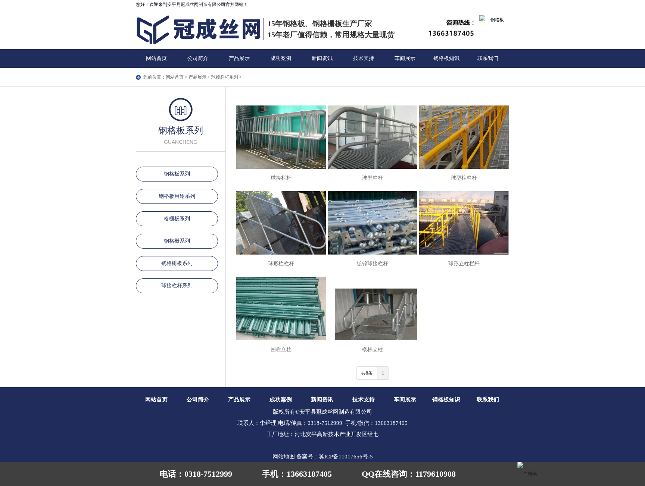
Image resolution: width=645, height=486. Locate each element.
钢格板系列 (177, 174)
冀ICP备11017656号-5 (346, 457)
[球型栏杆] (372, 137)
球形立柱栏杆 (464, 263)
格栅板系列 (177, 218)
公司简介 (197, 58)
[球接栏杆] (281, 137)
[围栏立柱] (281, 308)
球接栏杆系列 (224, 77)
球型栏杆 (372, 178)
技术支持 (363, 58)
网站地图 (283, 457)
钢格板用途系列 (177, 196)
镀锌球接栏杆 (372, 263)
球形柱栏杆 (281, 263)
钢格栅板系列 (177, 263)
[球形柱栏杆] (281, 223)
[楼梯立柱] (372, 308)
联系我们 (487, 58)
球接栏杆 (281, 178)
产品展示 (239, 58)
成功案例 (280, 58)
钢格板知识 (446, 58)
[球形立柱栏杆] (464, 223)
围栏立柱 (281, 349)
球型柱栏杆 (464, 178)
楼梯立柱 (372, 349)
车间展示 (405, 58)
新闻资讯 (322, 58)
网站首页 (156, 58)
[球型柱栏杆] (464, 137)
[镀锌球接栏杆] (372, 223)
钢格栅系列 (177, 241)
